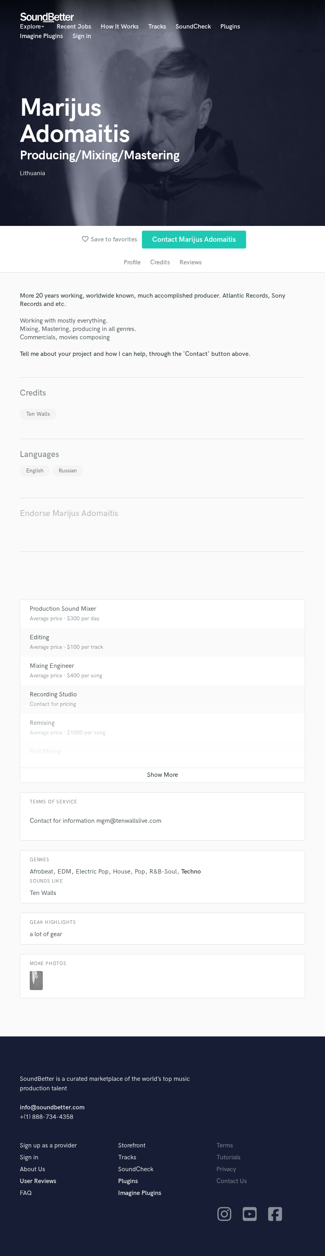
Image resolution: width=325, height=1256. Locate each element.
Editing (39, 637)
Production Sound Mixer (63, 609)
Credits (160, 262)
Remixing (42, 723)
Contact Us (231, 1181)
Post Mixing (45, 751)
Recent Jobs (74, 27)
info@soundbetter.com (52, 1107)
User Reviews (38, 1181)
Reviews (191, 262)
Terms (224, 1145)
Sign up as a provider (48, 1145)
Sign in (82, 36)
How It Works (120, 27)
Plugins (230, 27)
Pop (140, 872)
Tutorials (228, 1157)
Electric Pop (92, 872)
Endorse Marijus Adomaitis (69, 513)
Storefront (131, 1145)
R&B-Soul (163, 872)
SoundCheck (193, 27)
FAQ (26, 1193)
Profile (132, 262)
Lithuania (32, 173)
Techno (191, 872)
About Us (32, 1169)
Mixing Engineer (52, 666)
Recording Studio (53, 694)
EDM (64, 872)
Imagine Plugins (41, 36)
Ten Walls (38, 414)
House (121, 872)
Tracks (157, 27)
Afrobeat (41, 872)
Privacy (226, 1169)
